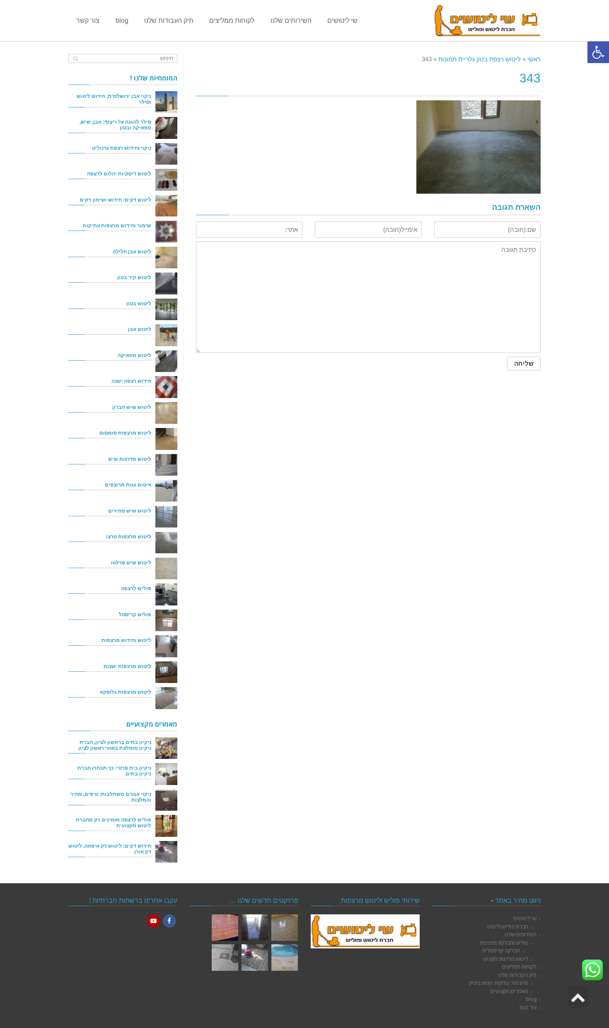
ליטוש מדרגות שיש (129, 459)
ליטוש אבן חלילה (132, 251)
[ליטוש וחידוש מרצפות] (166, 646)
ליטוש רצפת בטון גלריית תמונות (479, 59)
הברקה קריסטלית (501, 950)
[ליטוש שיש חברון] (166, 413)
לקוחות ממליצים (519, 966)
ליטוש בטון (138, 303)
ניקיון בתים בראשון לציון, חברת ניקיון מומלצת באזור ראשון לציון (114, 745)
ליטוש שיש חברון (131, 407)
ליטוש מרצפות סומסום (125, 432)
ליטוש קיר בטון (134, 277)
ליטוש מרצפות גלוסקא (125, 692)
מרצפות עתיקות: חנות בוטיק (498, 983)
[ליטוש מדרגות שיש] (166, 465)
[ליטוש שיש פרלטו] (166, 569)
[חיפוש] (75, 58)
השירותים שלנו (520, 934)
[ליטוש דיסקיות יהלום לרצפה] (166, 180)
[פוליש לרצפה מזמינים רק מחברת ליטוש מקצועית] (166, 826)
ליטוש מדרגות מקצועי (505, 958)
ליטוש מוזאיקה (134, 355)
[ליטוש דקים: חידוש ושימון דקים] (166, 206)
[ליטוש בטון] (166, 310)
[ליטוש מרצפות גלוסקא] (166, 698)
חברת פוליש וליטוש (507, 926)
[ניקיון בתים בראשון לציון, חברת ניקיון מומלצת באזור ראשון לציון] (166, 748)
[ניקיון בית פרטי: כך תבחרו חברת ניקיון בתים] (166, 774)
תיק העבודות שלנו (517, 975)
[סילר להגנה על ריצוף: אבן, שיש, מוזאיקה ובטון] (166, 128)
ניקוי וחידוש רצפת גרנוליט (121, 148)
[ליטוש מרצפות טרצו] (166, 543)
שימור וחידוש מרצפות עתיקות (117, 225)
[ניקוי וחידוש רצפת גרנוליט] (166, 154)
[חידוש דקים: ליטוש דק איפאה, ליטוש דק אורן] (166, 852)
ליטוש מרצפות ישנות (127, 666)
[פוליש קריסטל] (166, 621)
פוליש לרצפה (136, 588)
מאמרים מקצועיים (509, 991)
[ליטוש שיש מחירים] (166, 517)
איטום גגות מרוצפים (128, 484)
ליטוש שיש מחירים (129, 510)
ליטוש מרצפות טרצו (128, 536)
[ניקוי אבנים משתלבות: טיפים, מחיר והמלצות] (166, 800)
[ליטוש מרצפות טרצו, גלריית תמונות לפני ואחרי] (284, 927)
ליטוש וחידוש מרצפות (126, 640)
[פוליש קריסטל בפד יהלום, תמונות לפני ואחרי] (255, 927)
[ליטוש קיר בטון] (166, 283)
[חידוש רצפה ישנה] (166, 387)
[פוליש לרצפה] (166, 594)
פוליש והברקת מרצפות (504, 942)
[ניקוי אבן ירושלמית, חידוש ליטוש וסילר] (166, 102)
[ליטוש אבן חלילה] (166, 258)
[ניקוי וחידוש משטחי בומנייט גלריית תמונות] (225, 927)
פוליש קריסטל (135, 614)
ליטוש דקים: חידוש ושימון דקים (115, 199)
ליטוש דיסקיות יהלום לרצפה (119, 173)
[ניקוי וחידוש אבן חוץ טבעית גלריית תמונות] (284, 957)
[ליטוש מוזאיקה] (166, 361)
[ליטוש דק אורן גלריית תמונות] (255, 957)
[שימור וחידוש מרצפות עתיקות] (166, 232)
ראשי (534, 59)
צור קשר (527, 1007)
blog (531, 999)
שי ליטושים (524, 918)
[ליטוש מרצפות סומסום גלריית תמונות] (225, 957)
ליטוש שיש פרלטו (131, 562)
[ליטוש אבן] (166, 335)
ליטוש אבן (139, 329)
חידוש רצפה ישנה (131, 381)
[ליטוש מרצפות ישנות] (166, 672)
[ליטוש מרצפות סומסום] (166, 439)
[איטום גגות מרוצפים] (166, 491)
